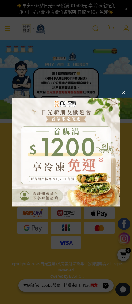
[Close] (123, 92)
